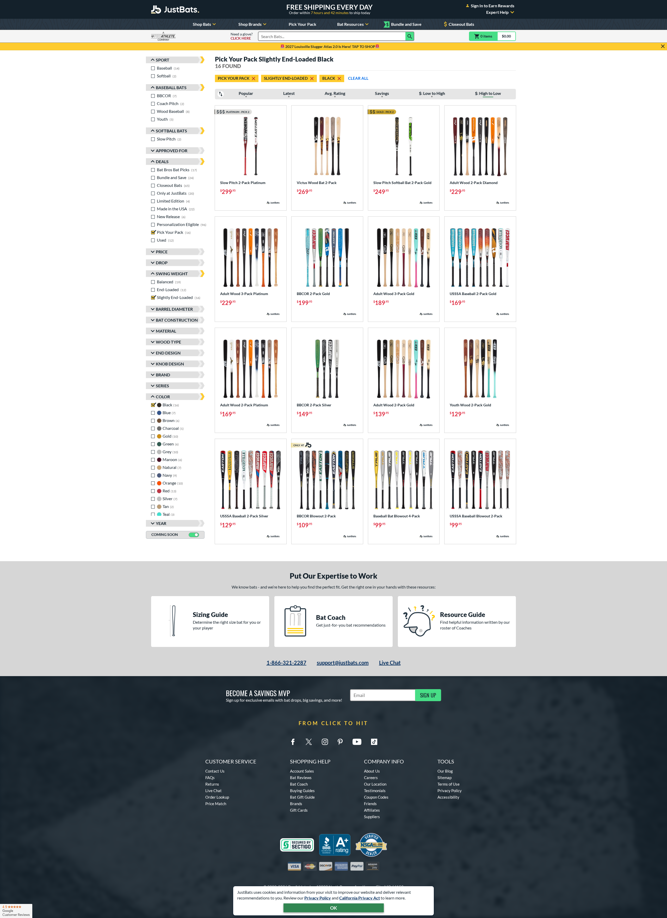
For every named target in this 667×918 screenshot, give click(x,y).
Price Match (215, 803)
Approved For (171, 150)
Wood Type (168, 341)
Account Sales (302, 771)
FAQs (210, 777)
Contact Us (215, 771)
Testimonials (375, 790)
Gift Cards (299, 810)
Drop (162, 262)
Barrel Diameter (174, 309)
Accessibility (448, 797)
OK (333, 908)
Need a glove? (242, 36)
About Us (372, 771)
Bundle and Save (404, 24)
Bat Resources (350, 24)
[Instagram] (325, 742)
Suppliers (372, 816)
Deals (162, 161)
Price (162, 251)
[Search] (409, 36)
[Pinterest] (340, 742)
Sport (162, 59)
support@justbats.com (343, 662)
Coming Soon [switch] (164, 534)
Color (163, 396)
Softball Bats (171, 130)
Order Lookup (217, 797)
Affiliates (372, 810)
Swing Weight (172, 273)
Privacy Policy (317, 897)
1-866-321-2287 (286, 662)
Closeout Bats (461, 24)
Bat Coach (299, 784)
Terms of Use (448, 784)
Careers (371, 777)
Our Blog (445, 771)
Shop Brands (250, 24)
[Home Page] (175, 9)
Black (328, 78)
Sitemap (444, 777)
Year (161, 523)
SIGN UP (428, 695)
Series (162, 385)
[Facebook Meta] (293, 742)
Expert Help (497, 12)
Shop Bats (202, 24)
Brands (296, 803)
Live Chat (390, 662)
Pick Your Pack (302, 24)
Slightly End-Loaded (286, 78)
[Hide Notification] (663, 46)
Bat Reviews (301, 777)
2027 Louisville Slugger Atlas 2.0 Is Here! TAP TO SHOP (330, 46)
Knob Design (170, 363)
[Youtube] (357, 742)
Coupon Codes (376, 797)
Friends (370, 803)
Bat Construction (177, 319)
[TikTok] (374, 742)
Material (166, 330)
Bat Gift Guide (302, 797)
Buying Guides (302, 790)
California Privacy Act (359, 897)
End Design (168, 352)
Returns (212, 784)
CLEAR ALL (358, 78)
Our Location (375, 784)
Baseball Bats (171, 87)
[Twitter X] (309, 742)
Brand (163, 374)
